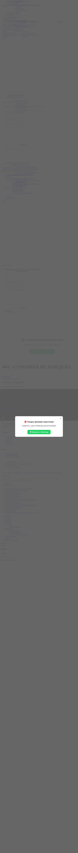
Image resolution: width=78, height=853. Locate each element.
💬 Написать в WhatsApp (39, 432)
